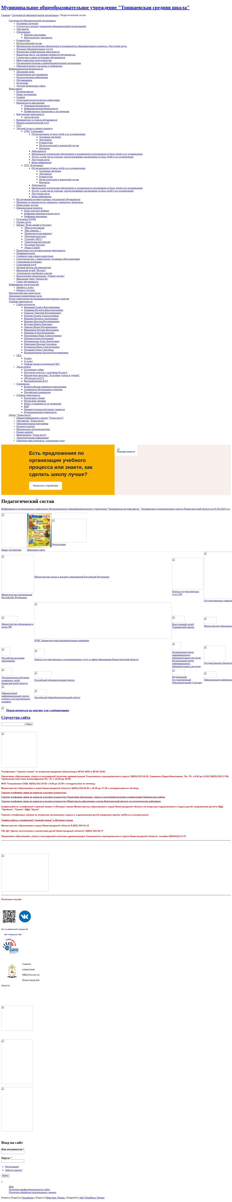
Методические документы (38, 37)
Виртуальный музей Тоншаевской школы (183, 625)
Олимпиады (23, 383)
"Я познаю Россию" (34, 244)
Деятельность (39, 151)
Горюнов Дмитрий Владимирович (42, 313)
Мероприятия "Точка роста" (31, 435)
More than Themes (55, 1197)
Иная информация (41, 162)
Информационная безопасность (26, 68)
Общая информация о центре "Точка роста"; (40, 418)
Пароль (6, 1158)
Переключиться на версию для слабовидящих (37, 710)
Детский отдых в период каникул (34, 128)
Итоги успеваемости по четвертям (42, 403)
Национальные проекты (29, 208)
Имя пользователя (12, 1149)
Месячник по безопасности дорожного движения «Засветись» (49, 202)
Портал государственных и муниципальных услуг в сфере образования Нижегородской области (86, 659)
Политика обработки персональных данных (32, 1192)
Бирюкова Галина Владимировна (42, 307)
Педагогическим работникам (32, 77)
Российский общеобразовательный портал (57, 697)
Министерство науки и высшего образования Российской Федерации (71, 576)
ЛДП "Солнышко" (34, 131)
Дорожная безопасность (37, 105)
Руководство (23, 40)
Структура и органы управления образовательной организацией (51, 26)
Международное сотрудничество (34, 60)
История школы (24, 91)
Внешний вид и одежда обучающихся (36, 120)
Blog (11, 1186)
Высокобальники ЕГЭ (36, 381)
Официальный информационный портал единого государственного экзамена (15, 697)
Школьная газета (36, 549)
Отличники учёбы (34, 369)
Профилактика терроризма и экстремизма (46, 111)
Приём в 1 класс (25, 287)
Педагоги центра (25, 426)
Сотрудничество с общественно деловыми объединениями (48, 259)
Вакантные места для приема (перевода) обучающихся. (46, 54)
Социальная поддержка (29, 261)
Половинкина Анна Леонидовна (41, 341)
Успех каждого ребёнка (36, 210)
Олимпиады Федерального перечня (43, 389)
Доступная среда (41, 159)
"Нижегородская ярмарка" (38, 233)
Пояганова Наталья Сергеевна (40, 344)
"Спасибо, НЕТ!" (33, 239)
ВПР (26, 406)
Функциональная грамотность (40, 412)
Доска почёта (23, 366)
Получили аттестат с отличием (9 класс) (45, 372)
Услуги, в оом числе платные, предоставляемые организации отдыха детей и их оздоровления (82, 156)
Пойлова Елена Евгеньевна (39, 338)
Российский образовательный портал (54, 680)
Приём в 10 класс (25, 290)
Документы (22, 29)
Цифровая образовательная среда (42, 213)
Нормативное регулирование (32, 74)
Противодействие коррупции (25, 293)
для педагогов (31, 117)
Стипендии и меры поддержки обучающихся (40, 57)
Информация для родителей (24, 284)
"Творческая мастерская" (37, 242)
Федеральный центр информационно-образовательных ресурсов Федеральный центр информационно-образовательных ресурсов (186, 659)
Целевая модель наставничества (33, 267)
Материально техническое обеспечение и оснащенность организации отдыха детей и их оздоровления (87, 154)
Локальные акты (25, 71)
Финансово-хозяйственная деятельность (38, 51)
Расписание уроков (34, 398)
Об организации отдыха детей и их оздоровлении (58, 134)
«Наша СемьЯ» (32, 247)
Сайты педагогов (25, 304)
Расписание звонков (35, 401)
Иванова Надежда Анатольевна (41, 318)
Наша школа (15, 88)
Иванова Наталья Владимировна (41, 321)
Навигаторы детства (27, 205)
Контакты (44, 148)
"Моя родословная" (34, 227)
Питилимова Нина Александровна (43, 335)
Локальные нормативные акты (25, 296)
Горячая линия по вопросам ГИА (42, 364)
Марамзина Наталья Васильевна (41, 330)
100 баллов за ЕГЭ (34, 378)
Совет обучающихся (27, 281)
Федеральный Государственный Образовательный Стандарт (187, 680)
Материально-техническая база (33, 429)
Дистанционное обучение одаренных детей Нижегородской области (15, 680)
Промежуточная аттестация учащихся (44, 409)
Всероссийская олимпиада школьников (45, 386)
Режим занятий (24, 432)
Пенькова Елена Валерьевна (39, 332)
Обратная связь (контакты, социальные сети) (40, 440)
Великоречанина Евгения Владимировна (46, 352)
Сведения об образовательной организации (35, 15)
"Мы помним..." (32, 230)
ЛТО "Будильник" (34, 165)
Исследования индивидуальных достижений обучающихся (48, 199)
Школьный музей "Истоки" (31, 270)
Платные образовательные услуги (34, 49)
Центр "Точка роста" (20, 415)
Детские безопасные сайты (30, 86)
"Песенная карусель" (35, 236)
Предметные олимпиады (37, 392)
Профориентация (25, 253)
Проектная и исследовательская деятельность (40, 250)
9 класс (28, 358)
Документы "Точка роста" (30, 420)
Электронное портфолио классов (34, 273)
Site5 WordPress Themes (91, 1197)
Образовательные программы (32, 423)
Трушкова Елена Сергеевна (39, 349)
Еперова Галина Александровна (41, 315)
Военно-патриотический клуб (32, 122)
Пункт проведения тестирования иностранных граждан (39, 298)
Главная (5, 15)
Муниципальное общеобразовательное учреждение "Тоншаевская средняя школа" (95, 7)
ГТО (18, 125)
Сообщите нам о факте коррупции (34, 256)
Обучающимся (24, 80)
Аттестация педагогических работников (38, 100)
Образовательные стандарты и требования (39, 66)
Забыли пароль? (13, 1170)
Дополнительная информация (32, 437)
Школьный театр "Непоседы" (32, 278)
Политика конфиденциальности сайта (29, 1189)
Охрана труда (23, 222)
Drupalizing (27, 1197)
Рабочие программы (35, 34)
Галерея (20, 97)
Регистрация (12, 1166)
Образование (23, 32)
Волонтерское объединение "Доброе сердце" (40, 276)
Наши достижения (26, 94)
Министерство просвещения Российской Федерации (16, 596)
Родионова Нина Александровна (41, 347)
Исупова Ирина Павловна (38, 324)
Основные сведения (27, 23)
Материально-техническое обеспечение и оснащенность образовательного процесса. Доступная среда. (71, 46)
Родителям (22, 83)
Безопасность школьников (30, 103)
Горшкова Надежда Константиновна (43, 310)
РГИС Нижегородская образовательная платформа (61, 640)
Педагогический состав (29, 43)
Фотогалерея (59, 544)
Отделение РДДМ (26, 219)
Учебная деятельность (21, 301)
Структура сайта (15, 717)
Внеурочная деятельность (30, 114)
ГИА (19, 355)
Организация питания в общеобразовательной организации (48, 63)
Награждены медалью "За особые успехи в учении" (52, 375)
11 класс (28, 361)
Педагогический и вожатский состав (59, 145)
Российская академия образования (12, 659)
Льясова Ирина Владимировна (40, 327)
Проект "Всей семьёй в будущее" (34, 225)
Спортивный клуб (26, 264)
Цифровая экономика (35, 216)
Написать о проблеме (45, 485)
